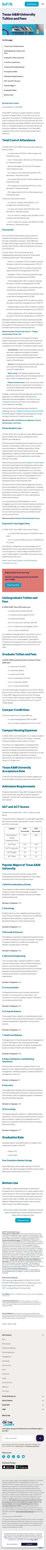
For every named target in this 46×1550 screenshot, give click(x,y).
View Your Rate (13, 585)
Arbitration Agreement (32, 1446)
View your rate (23, 1220)
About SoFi (6, 1405)
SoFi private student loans (13, 1210)
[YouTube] (23, 1456)
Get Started (31, 4)
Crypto (4, 1378)
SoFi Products (6, 1335)
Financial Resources (9, 1396)
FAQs (37, 1238)
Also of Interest (7, 1400)
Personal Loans (6, 1344)
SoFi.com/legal (7, 1288)
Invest (4, 1369)
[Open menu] (42, 4)
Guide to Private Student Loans (27, 518)
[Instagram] (18, 1456)
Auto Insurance (6, 1365)
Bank (3, 1339)
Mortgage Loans (6, 1356)
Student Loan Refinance (9, 1348)
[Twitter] (13, 1456)
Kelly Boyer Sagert (11, 103)
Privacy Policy (20, 1446)
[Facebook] (3, 1456)
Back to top (6, 1415)
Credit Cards (5, 1374)
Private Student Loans (8, 1352)
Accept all (29, 1544)
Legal (4, 1409)
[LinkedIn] (8, 1456)
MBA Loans (5, 1387)
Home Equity (6, 1361)
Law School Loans (7, 1382)
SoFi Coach (5, 1391)
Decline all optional (12, 1544)
